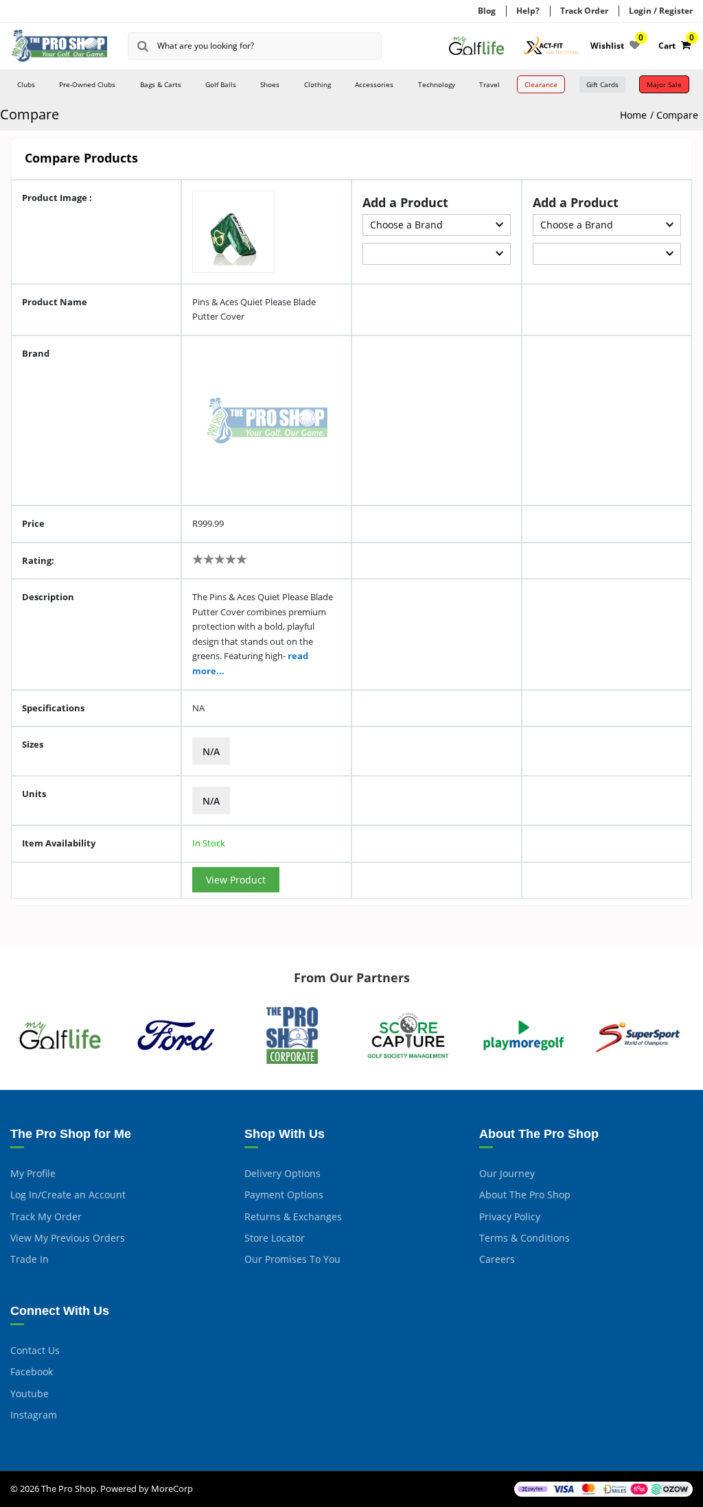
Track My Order (46, 1216)
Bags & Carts (160, 84)
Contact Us (35, 1350)
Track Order (584, 10)
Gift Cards (602, 84)
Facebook (31, 1371)
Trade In (29, 1259)
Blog (487, 10)
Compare (677, 114)
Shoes (269, 84)
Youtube (29, 1393)
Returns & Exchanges (293, 1216)
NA (198, 708)
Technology (436, 84)
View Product (236, 879)
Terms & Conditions (524, 1237)
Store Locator (274, 1237)
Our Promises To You (292, 1259)
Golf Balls (220, 84)
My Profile (33, 1173)
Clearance (541, 84)
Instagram (33, 1414)
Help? (528, 10)
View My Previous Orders (67, 1237)
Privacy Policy (509, 1216)
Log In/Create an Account (68, 1194)
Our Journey (507, 1173)
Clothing (317, 84)
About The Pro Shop (525, 1194)
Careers (497, 1259)
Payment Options (283, 1194)
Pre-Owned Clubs (87, 84)
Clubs (26, 84)
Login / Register (661, 10)
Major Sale (664, 84)
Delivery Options (282, 1173)
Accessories (374, 84)
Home (633, 114)
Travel (489, 84)
